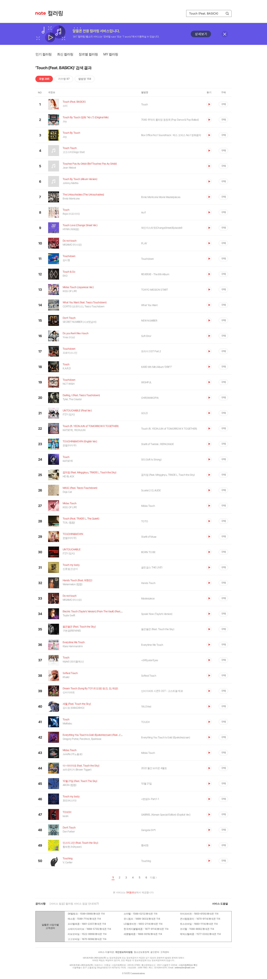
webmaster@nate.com (185, 967)
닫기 (224, 34)
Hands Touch (148, 582)
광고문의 (154, 952)
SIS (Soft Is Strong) (151, 459)
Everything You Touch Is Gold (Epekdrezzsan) (165, 737)
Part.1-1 (150, 798)
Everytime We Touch (152, 644)
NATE (40, 13)
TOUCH (145, 721)
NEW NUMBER (149, 320)
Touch (144, 104)
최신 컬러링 (65, 54)
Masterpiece (147, 598)
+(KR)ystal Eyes (149, 660)
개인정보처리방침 (124, 952)
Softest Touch (148, 675)
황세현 (144, 845)
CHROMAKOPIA (149, 397)
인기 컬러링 (43, 54)
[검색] (227, 13)
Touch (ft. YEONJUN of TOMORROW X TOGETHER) (169, 428)
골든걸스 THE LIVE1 (151, 567)
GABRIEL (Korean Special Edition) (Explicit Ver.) (165, 814)
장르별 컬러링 (88, 54)
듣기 (209, 104)
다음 (152, 877)
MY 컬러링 (110, 54)
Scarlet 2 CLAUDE (151, 490)
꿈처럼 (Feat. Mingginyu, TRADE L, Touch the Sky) (168, 474)
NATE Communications (134, 973)
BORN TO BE (148, 552)
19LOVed (146, 706)
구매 (223, 104)
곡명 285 (44, 78)
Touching (146, 860)
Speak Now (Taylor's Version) (156, 613)
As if (143, 212)
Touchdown (147, 258)
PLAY (144, 243)
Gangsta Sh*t (148, 830)
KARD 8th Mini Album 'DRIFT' (156, 366)
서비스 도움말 (220, 903)
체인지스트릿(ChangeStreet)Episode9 (161, 227)
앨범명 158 (84, 78)
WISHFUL (146, 382)
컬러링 (57, 13)
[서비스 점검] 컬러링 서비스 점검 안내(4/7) (74, 903)
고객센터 (164, 952)
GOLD (144, 413)
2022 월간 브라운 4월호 (154, 768)
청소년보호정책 (141, 952)
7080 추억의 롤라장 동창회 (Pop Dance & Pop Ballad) (170, 119)
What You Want (149, 305)
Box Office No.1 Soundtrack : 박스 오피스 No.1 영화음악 (171, 135)
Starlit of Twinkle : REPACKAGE (157, 444)
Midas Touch (148, 505)
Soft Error (146, 335)
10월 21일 (146, 783)
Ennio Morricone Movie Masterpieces (160, 197)
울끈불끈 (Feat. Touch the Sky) (157, 629)
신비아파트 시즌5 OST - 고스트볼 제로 (162, 690)
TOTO (144, 521)
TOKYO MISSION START (154, 289)
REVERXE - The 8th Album (155, 274)
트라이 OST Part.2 (151, 351)
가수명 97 (64, 78)
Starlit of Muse (148, 536)
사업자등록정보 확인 (188, 965)
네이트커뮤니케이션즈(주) (94, 958)
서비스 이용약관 (106, 952)
